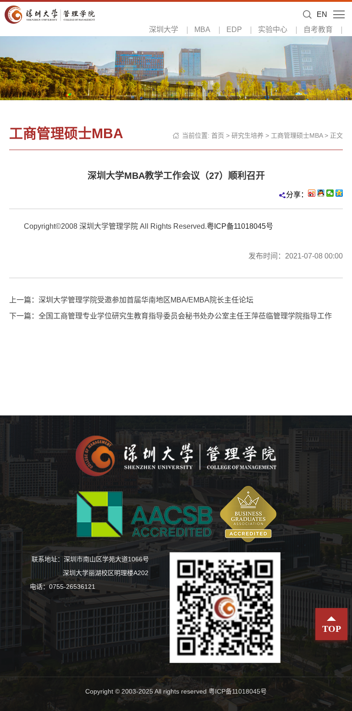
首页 (217, 135)
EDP (234, 29)
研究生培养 (247, 135)
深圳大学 (163, 29)
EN (322, 14)
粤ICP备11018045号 (240, 226)
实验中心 (272, 29)
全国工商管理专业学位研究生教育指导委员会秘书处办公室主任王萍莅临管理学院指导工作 (185, 316)
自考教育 (318, 29)
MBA (202, 29)
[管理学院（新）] (50, 14)
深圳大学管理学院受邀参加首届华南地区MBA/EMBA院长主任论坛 (145, 300)
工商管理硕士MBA (297, 135)
